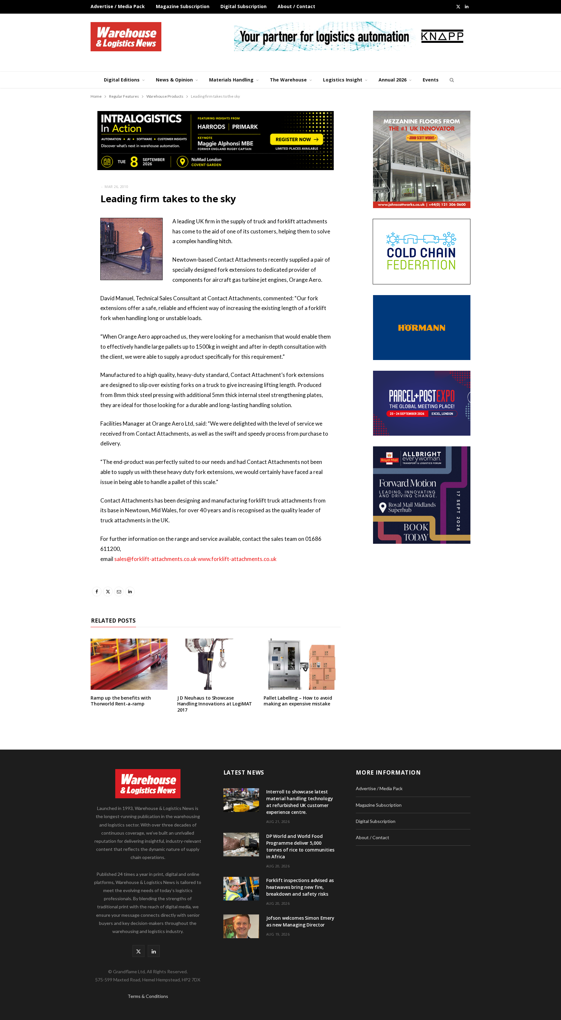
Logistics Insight (342, 80)
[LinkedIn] (58, 290)
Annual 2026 (392, 80)
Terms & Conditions (148, 996)
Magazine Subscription (182, 6)
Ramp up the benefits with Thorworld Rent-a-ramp (121, 701)
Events (431, 80)
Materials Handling (231, 80)
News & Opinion (174, 80)
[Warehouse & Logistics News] (126, 36)
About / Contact (296, 6)
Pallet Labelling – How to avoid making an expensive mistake (298, 701)
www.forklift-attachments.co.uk (237, 558)
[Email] (58, 273)
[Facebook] (58, 240)
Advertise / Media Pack (118, 6)
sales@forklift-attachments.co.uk (155, 558)
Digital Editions (122, 80)
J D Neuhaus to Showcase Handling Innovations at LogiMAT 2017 (214, 704)
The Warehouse (288, 80)
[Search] (451, 79)
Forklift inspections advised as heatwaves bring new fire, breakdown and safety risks (300, 887)
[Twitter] (58, 257)
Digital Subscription (243, 6)
